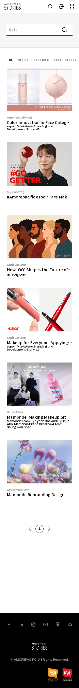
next (48, 529)
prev (31, 529)
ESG (57, 60)
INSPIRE (23, 60)
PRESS (70, 60)
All (10, 60)
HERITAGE (42, 60)
